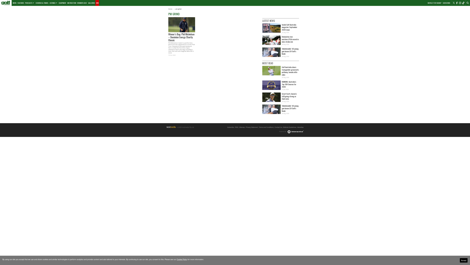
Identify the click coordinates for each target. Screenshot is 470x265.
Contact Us (278, 127)
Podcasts (28, 3)
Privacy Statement (252, 127)
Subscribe (446, 3)
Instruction (71, 3)
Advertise (300, 127)
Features (21, 3)
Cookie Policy (182, 259)
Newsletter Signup (434, 3)
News (14, 3)
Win (97, 3)
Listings (52, 3)
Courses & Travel (42, 3)
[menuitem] (6, 3)
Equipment (62, 3)
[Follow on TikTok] (463, 3)
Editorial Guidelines (289, 127)
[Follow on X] (453, 3)
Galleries (91, 3)
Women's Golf (82, 3)
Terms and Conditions (266, 127)
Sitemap (242, 127)
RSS (236, 127)
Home (170, 9)
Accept (463, 260)
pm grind (178, 9)
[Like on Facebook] (456, 3)
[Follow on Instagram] (460, 3)
